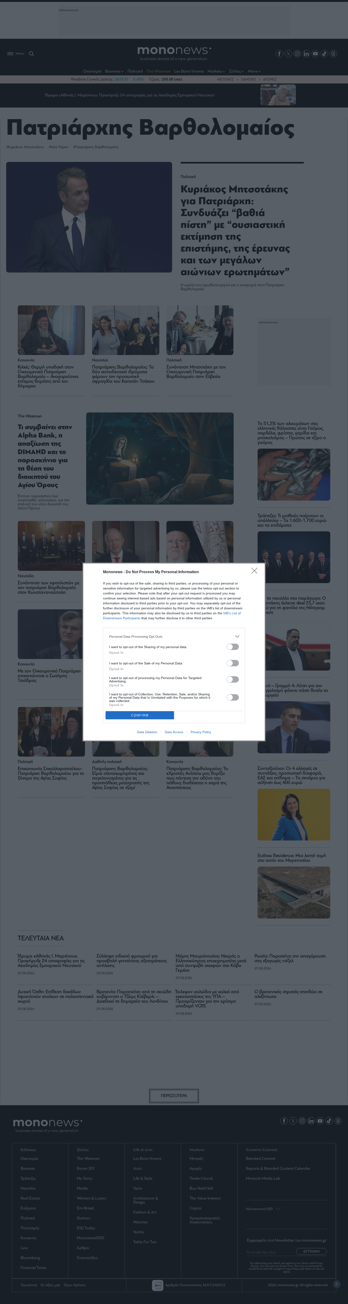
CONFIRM (140, 715)
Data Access (174, 732)
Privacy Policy (201, 732)
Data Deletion (147, 732)
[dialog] (174, 652)
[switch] (233, 647)
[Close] (255, 572)
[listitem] (174, 636)
